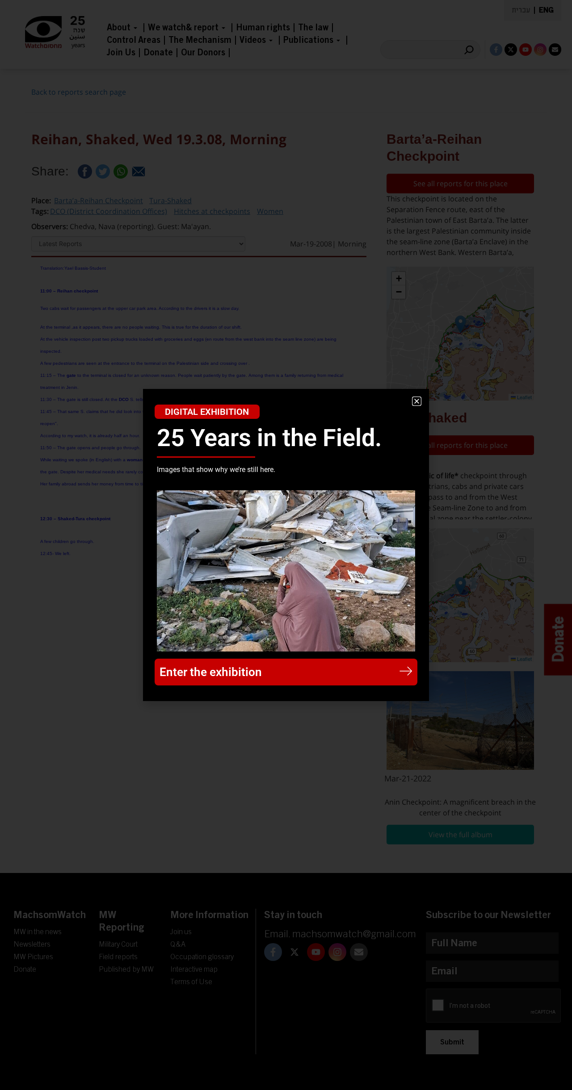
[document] (286, 545)
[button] (416, 401)
